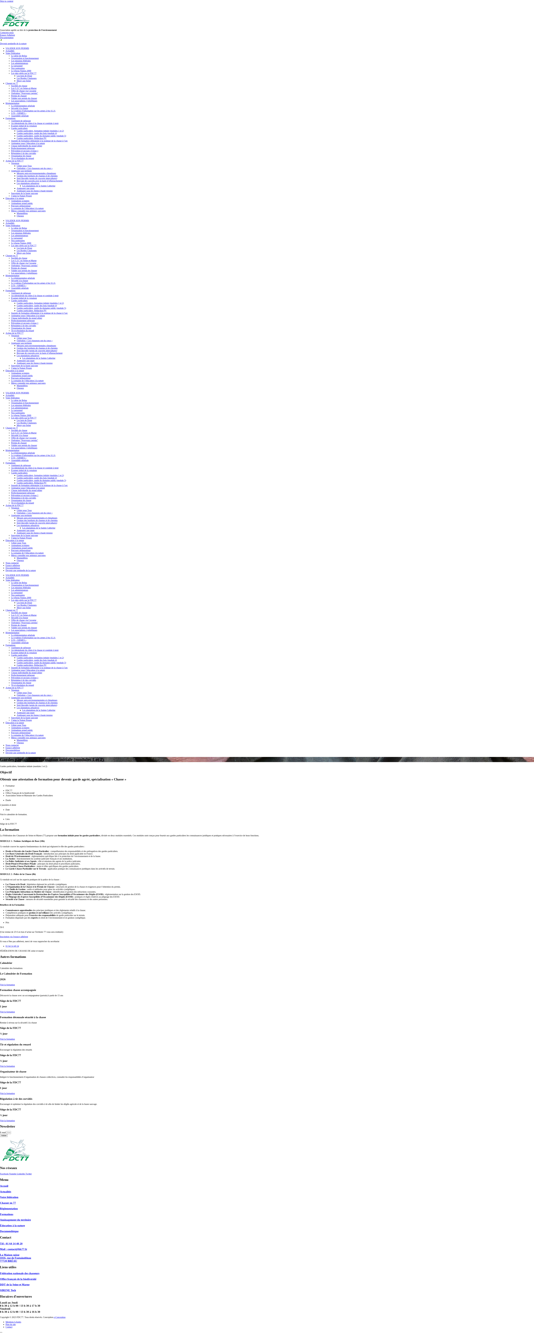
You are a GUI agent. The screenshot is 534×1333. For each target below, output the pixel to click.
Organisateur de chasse (21, 156)
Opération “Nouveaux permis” (24, 93)
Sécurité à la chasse (19, 108)
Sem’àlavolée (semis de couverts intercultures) (37, 178)
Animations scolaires (20, 201)
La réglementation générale (23, 106)
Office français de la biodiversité (18, 1279)
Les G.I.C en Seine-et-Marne (24, 88)
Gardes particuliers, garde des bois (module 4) (37, 133)
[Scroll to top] (1, 1332)
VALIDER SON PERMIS (17, 48)
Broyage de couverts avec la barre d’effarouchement (39, 181)
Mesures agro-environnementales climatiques (36, 173)
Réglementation (12, 103)
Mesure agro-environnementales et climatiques (37, 518)
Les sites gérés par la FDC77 (23, 73)
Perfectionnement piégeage (23, 148)
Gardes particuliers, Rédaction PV (32, 138)
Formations (10, 118)
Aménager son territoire (21, 171)
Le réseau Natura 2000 (21, 71)
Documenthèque (13, 568)
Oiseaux (20, 216)
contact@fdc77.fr (13, 1249)
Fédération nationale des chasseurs (19, 1273)
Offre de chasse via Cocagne (23, 91)
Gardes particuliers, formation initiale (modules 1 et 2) (40, 131)
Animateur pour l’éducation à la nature (28, 143)
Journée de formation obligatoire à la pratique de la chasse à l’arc (39, 141)
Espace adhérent (13, 565)
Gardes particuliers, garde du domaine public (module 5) (41, 136)
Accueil (4, 1185)
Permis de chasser (19, 96)
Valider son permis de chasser (24, 98)
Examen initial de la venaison (24, 126)
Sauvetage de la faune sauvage (24, 193)
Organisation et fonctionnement (25, 58)
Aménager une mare (25, 188)
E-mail (3, 1132)
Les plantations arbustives (28, 183)
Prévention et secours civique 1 (24, 151)
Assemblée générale (20, 116)
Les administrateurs (19, 63)
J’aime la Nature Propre (21, 196)
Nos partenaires (18, 68)
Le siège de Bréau (19, 56)
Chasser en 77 (12, 83)
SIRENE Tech (8, 1290)
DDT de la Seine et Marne (14, 1284)
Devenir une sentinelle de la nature (21, 570)
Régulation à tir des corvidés (23, 153)
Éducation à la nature (15, 198)
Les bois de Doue (24, 76)
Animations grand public (22, 203)
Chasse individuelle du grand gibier (26, 146)
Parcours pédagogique (21, 206)
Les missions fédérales (21, 61)
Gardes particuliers (19, 128)
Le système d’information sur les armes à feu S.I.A (33, 111)
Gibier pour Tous (24, 166)
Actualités (10, 51)
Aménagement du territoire (15, 1219)
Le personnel (17, 66)
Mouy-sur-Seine (24, 81)
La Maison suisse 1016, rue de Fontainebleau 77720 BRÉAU (15, 1257)
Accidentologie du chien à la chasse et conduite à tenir (35, 123)
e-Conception (59, 1317)
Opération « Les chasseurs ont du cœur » (35, 168)
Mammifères (22, 213)
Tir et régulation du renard (22, 158)
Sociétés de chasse (19, 86)
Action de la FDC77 (15, 161)
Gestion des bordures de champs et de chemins (37, 176)
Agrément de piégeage (21, 121)
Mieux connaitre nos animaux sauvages (28, 211)
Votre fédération (13, 398)
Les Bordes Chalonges (27, 78)
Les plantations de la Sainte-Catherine (38, 186)
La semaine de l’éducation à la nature (27, 208)
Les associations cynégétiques (24, 101)
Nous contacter (12, 563)
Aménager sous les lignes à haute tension (35, 191)
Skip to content (6, 1)
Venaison (15, 163)
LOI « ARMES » (18, 113)
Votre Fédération (13, 53)
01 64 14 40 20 (11, 1243)
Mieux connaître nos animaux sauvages (28, 555)
